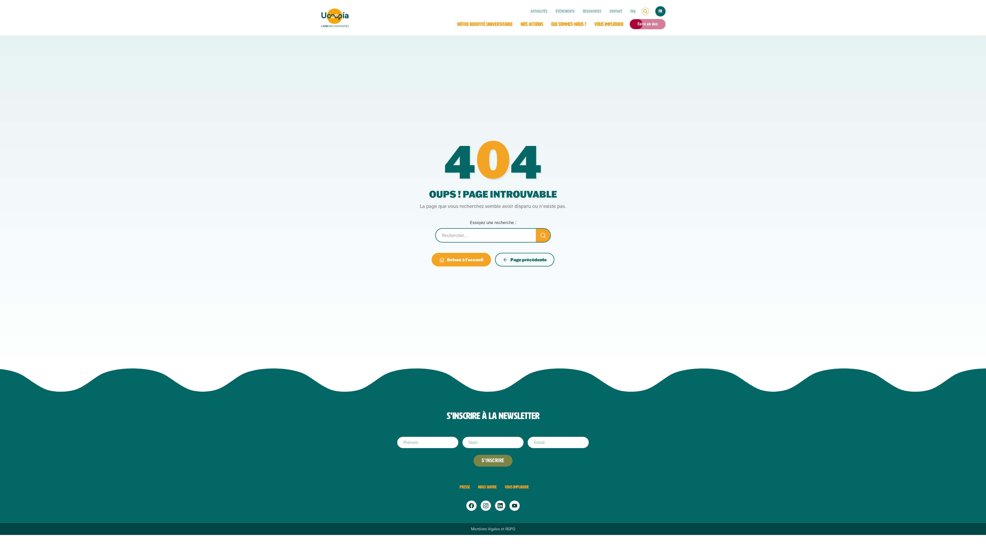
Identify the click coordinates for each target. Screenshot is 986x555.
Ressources (592, 11)
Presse (465, 487)
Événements (565, 11)
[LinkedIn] (500, 506)
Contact (616, 11)
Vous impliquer (608, 24)
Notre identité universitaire (485, 24)
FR (660, 11)
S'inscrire (493, 460)
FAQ (633, 11)
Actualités (539, 11)
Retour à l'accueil (465, 259)
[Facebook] (471, 506)
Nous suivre (487, 487)
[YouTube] (514, 506)
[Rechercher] (645, 11)
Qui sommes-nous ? (568, 24)
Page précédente (528, 259)
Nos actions (532, 24)
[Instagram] (486, 506)
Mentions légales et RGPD (493, 529)
